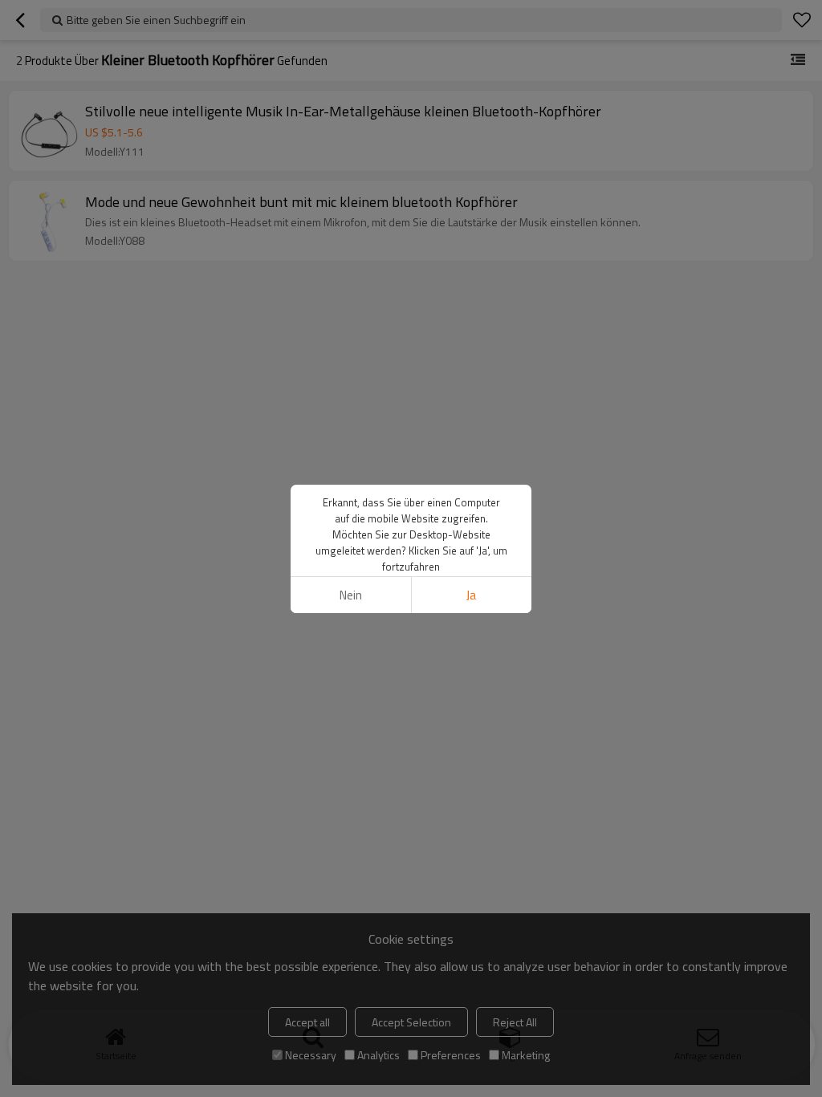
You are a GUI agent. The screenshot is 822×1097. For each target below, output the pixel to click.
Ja (471, 595)
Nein (351, 595)
